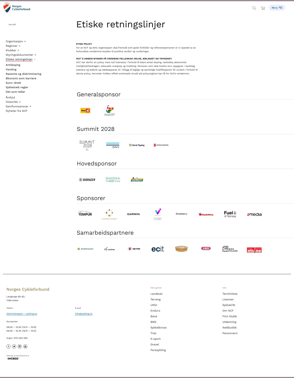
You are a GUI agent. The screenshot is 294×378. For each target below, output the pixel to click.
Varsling (11, 69)
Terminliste (229, 293)
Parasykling (158, 350)
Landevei (156, 293)
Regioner (12, 45)
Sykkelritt (228, 305)
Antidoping (13, 65)
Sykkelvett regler (17, 87)
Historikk (12, 102)
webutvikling (19, 356)
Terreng (155, 299)
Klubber (11, 50)
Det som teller (15, 91)
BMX (153, 322)
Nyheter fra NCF (17, 110)
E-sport (155, 338)
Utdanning (229, 322)
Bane (153, 316)
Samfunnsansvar (17, 106)
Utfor (153, 305)
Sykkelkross (158, 327)
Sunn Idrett (13, 82)
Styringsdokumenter (19, 54)
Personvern (230, 333)
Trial (153, 333)
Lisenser (228, 299)
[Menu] (277, 6)
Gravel (154, 344)
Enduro (155, 310)
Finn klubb (229, 316)
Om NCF (228, 310)
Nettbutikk (229, 327)
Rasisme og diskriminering (23, 73)
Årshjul (10, 97)
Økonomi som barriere (21, 78)
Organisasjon (14, 41)
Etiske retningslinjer (19, 59)
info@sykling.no (83, 313)
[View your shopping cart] (263, 7)
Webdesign (9, 356)
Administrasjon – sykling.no (21, 313)
